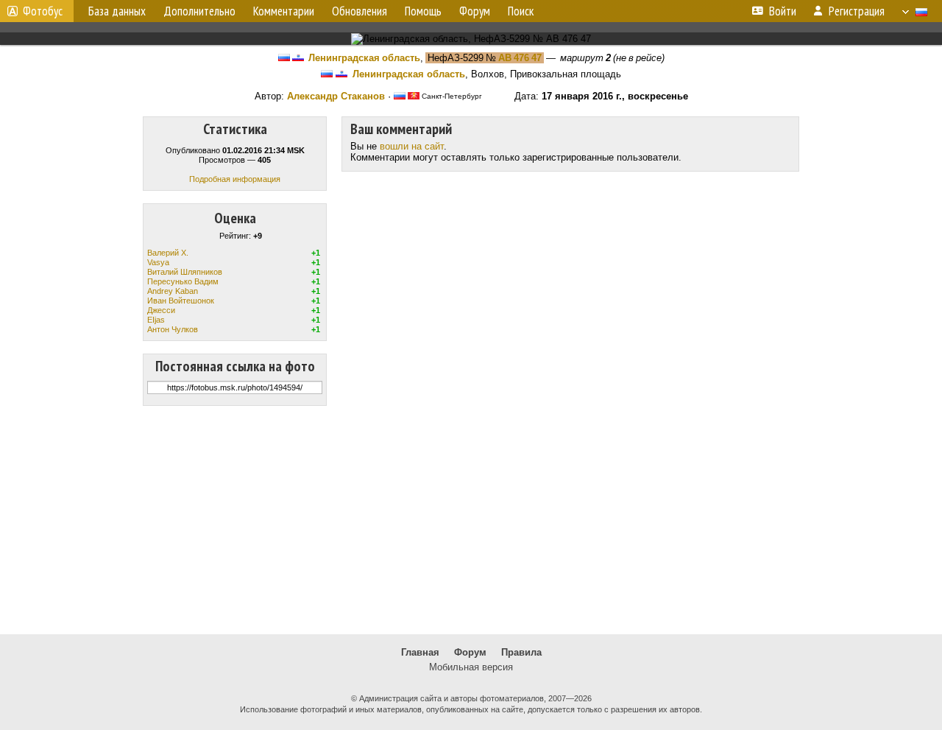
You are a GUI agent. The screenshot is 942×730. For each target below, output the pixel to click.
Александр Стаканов (336, 96)
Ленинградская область (364, 57)
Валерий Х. (167, 252)
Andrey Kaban (172, 291)
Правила (521, 652)
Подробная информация (234, 179)
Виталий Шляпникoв (184, 271)
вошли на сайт (412, 146)
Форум (470, 652)
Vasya (158, 262)
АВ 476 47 (520, 57)
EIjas (156, 319)
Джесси (161, 310)
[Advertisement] (471, 520)
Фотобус (43, 11)
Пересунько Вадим (183, 281)
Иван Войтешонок (180, 300)
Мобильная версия (471, 667)
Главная (420, 652)
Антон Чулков (172, 329)
